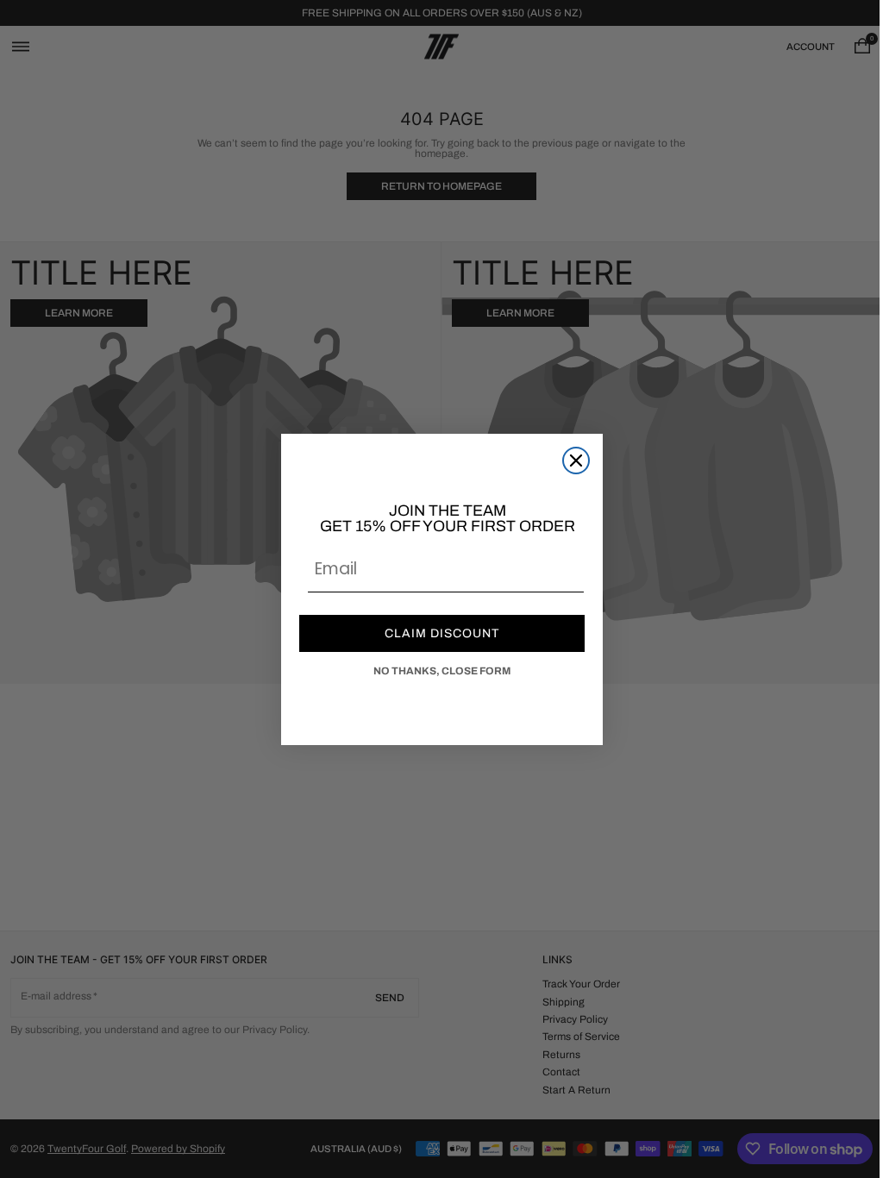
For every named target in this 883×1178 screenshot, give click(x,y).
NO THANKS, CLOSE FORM (435, 671)
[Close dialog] (569, 460)
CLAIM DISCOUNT (435, 633)
